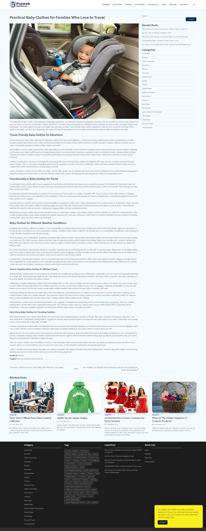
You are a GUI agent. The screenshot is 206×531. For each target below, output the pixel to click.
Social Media (146, 116)
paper (94, 489)
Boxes (95, 454)
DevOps (145, 69)
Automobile (140, 4)
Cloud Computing (148, 61)
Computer (145, 65)
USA (88, 502)
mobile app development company (77, 486)
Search (145, 16)
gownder (91, 476)
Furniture (82, 476)
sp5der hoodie (70, 496)
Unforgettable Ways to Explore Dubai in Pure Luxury (160, 41)
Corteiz (83, 460)
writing (95, 502)
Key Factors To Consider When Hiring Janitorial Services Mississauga (166, 44)
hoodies (85, 480)
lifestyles (68, 483)
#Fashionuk (84, 451)
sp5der (94, 493)
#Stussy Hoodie (70, 454)
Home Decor (146, 96)
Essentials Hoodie (71, 473)
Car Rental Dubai (80, 457)
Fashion (128, 4)
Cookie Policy (169, 517)
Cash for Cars (93, 457)
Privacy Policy (150, 462)
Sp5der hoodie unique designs (72, 418)
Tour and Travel (147, 124)
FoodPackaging (70, 476)
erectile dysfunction (91, 470)
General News (147, 88)
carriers (70, 333)
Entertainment (147, 77)
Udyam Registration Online (74, 502)
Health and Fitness (148, 92)
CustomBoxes (94, 460)
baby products (37, 359)
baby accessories (112, 302)
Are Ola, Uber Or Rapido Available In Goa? (156, 33)
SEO (88, 493)
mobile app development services (77, 489)
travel (91, 496)
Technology (153, 4)
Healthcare (76, 480)
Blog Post (184, 4)
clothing (76, 460)
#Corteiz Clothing (71, 451)
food (97, 473)
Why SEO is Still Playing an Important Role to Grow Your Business (165, 37)
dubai (82, 467)
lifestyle (93, 480)
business (68, 457)
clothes (67, 460)
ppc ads (68, 493)
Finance (144, 85)
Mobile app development (83, 483)
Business (106, 4)
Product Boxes (79, 493)
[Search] (193, 4)
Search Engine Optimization (151, 112)
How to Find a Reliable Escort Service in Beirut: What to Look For (164, 29)
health (67, 480)
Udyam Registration (72, 499)
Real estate (146, 104)
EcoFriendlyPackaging (73, 470)
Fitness (90, 473)
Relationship (146, 108)
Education (117, 4)
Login (163, 4)
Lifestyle (145, 100)
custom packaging (84, 464)
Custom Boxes (70, 464)
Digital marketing (71, 467)
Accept (162, 522)
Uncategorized (147, 127)
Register (172, 4)
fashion (82, 473)
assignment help (85, 454)
